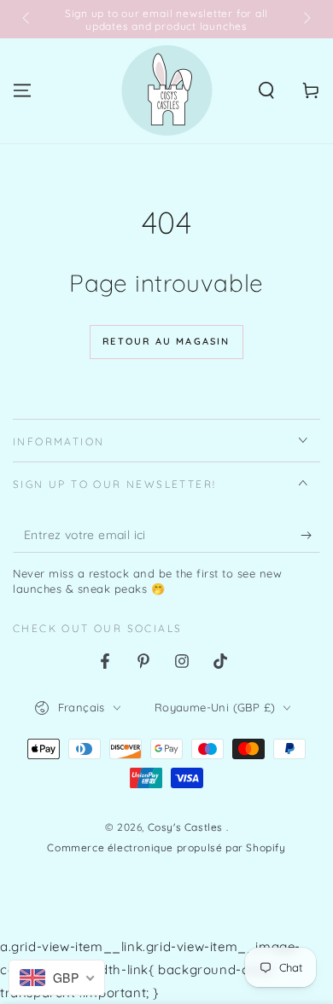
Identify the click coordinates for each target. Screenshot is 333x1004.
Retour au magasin (166, 341)
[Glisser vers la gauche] (27, 19)
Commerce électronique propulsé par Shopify (166, 847)
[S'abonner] (310, 535)
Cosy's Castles (187, 827)
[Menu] (22, 90)
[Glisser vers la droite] (305, 19)
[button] (266, 90)
